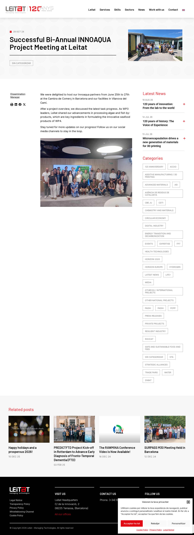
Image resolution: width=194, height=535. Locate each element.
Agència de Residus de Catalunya (157, 193)
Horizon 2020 (152, 259)
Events (149, 244)
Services (105, 9)
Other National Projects (159, 300)
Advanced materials (156, 184)
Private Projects (154, 323)
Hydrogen (175, 267)
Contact (173, 9)
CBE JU (148, 202)
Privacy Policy (156, 530)
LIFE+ (168, 275)
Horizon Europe (154, 267)
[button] (188, 502)
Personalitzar (178, 523)
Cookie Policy (142, 530)
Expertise (164, 244)
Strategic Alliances (156, 364)
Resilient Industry (155, 331)
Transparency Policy (20, 504)
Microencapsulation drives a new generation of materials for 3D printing (160, 142)
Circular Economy (155, 218)
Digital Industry (154, 226)
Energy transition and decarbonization (158, 234)
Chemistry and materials (159, 210)
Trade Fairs (151, 372)
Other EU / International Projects (159, 291)
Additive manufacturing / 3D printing (161, 175)
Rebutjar (155, 523)
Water (167, 372)
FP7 (178, 244)
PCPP (173, 308)
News (141, 9)
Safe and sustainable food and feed (162, 348)
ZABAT (148, 380)
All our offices (63, 514)
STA (171, 357)
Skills (117, 9)
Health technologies (157, 251)
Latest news (152, 275)
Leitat (91, 9)
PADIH (148, 308)
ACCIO (173, 166)
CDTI (161, 202)
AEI (176, 184)
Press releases (153, 316)
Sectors (129, 9)
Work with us (156, 9)
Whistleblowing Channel (22, 511)
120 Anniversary (154, 166)
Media (148, 282)
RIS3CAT (149, 339)
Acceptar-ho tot (132, 523)
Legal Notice (168, 530)
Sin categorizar (21, 63)
